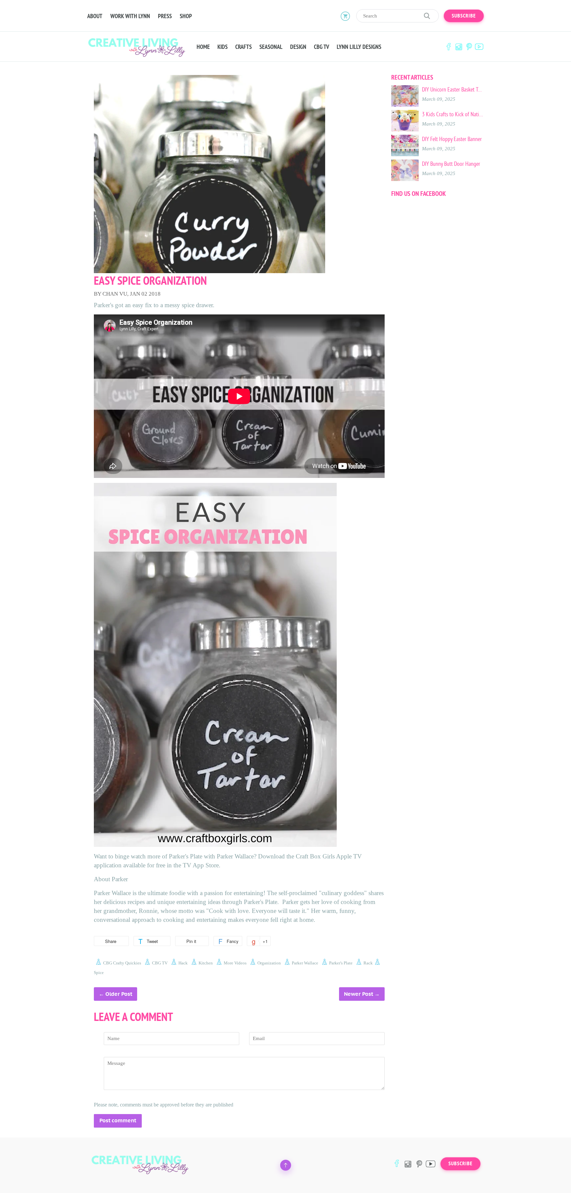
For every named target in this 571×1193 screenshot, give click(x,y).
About (94, 16)
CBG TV (321, 47)
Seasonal (271, 47)
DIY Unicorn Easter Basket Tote (453, 89)
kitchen (206, 962)
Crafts (243, 47)
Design (298, 47)
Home (203, 47)
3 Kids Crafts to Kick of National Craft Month (453, 114)
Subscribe (464, 16)
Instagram (458, 47)
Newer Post (358, 994)
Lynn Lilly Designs (359, 47)
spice (99, 972)
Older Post (118, 994)
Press (165, 16)
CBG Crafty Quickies (122, 962)
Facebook (448, 47)
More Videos (235, 962)
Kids (222, 47)
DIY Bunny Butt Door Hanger (451, 164)
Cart (345, 16)
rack (368, 962)
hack (183, 962)
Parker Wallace (305, 962)
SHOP (186, 16)
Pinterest (469, 47)
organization (269, 962)
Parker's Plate (341, 962)
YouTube (479, 47)
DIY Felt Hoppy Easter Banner (452, 139)
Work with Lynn (130, 16)
